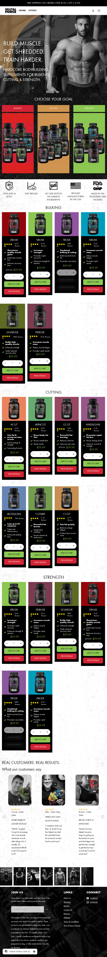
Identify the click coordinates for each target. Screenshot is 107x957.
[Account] (93, 11)
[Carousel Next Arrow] (102, 817)
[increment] (21, 277)
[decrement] (7, 277)
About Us (67, 898)
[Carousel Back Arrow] (4, 817)
